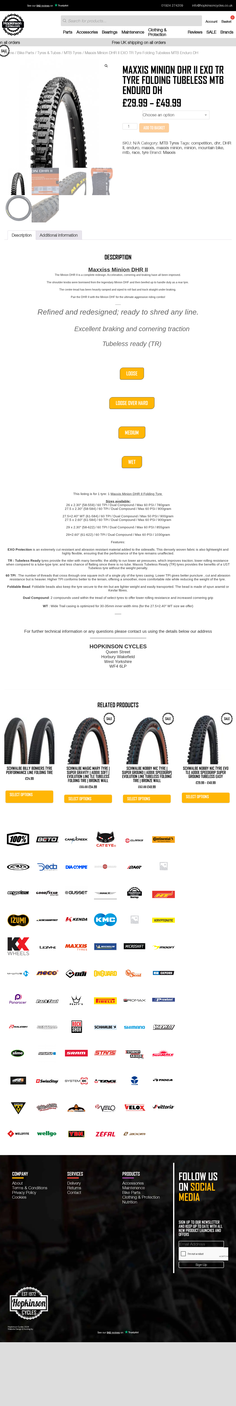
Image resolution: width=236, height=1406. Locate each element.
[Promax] (134, 999)
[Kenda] (76, 919)
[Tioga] (163, 1079)
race (136, 152)
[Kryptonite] (163, 919)
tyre (145, 152)
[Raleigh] (18, 1026)
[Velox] (134, 1106)
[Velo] (105, 1106)
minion (190, 147)
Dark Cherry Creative (43, 1329)
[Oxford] (163, 972)
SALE (211, 32)
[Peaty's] (76, 999)
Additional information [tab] (59, 235)
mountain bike (210, 147)
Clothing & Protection (157, 32)
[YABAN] (76, 1133)
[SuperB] (18, 1079)
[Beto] (47, 838)
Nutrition (129, 1201)
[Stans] (105, 1052)
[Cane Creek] (76, 838)
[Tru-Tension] (76, 1106)
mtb (126, 152)
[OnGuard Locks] (105, 972)
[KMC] (105, 919)
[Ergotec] (18, 892)
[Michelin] (105, 945)
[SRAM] (76, 1052)
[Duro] (163, 865)
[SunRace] (163, 1052)
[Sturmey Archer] (134, 1052)
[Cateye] (105, 838)
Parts (67, 32)
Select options (21, 794)
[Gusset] (76, 892)
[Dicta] (105, 865)
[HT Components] (163, 892)
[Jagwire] (47, 919)
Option (128, 113)
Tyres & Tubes (49, 52)
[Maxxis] (76, 945)
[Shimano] (134, 1026)
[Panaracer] (18, 999)
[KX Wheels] (18, 945)
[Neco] (47, 972)
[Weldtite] (18, 1133)
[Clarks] (134, 838)
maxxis (148, 147)
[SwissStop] (47, 1079)
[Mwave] (18, 972)
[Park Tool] (47, 999)
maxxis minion (169, 147)
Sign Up (201, 1265)
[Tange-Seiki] (134, 1079)
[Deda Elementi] (47, 865)
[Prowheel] (163, 999)
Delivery (74, 1183)
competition (201, 143)
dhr (217, 143)
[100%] (18, 838)
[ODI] (76, 972)
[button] (106, 66)
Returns (74, 1187)
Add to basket (154, 127)
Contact (74, 1192)
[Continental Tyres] (163, 838)
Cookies (19, 1197)
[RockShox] (76, 1026)
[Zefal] (105, 1133)
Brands (226, 32)
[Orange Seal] (134, 972)
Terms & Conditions (29, 1187)
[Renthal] (47, 1026)
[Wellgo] (47, 1133)
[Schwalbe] (105, 1026)
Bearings (109, 32)
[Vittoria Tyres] (163, 1106)
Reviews (195, 32)
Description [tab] (22, 235)
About (17, 1183)
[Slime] (18, 1052)
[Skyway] (163, 1026)
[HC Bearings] (134, 892)
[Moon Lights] (163, 945)
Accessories (87, 32)
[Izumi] (18, 919)
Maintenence (133, 32)
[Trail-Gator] (47, 1106)
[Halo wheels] (105, 892)
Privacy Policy (24, 1192)
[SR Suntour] (47, 1052)
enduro (133, 147)
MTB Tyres (73, 52)
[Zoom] (134, 1133)
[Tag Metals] (105, 1079)
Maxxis (169, 152)
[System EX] (76, 1079)
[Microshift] (134, 945)
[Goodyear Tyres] (47, 892)
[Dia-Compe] (76, 865)
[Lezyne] (47, 945)
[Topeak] (18, 1106)
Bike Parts (25, 52)
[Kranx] (134, 919)
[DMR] (134, 865)
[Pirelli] (105, 999)
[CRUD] (18, 865)
